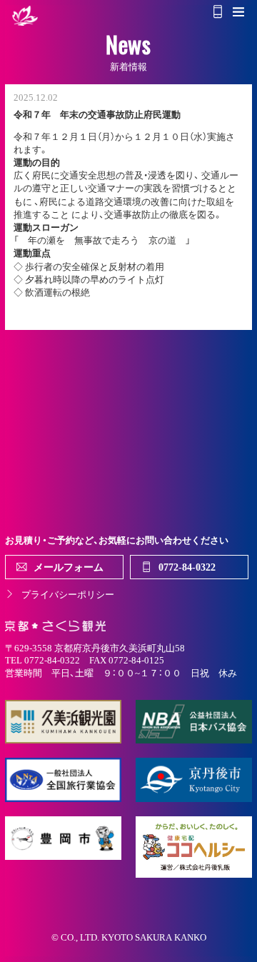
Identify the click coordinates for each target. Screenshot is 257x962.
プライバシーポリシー (67, 594)
